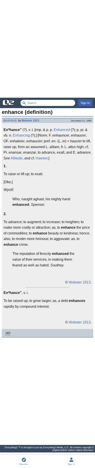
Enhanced (62, 130)
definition (9, 120)
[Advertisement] (47, 49)
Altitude (17, 158)
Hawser (42, 158)
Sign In (85, 103)
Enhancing (21, 135)
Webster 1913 (30, 120)
